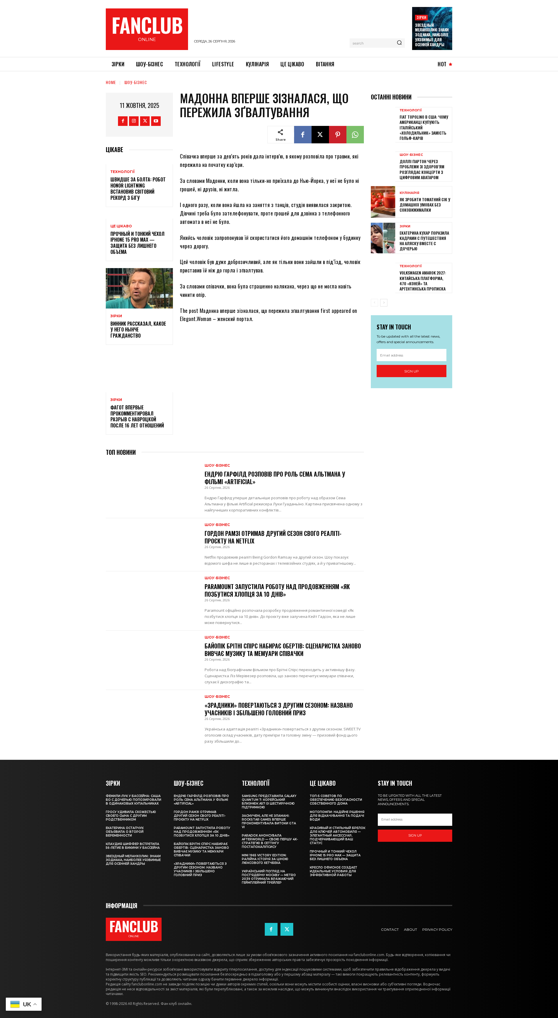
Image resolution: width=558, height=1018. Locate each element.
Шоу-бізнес (135, 82)
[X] (145, 121)
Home (111, 82)
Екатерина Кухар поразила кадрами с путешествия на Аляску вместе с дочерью (424, 241)
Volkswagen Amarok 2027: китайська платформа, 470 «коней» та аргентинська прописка (423, 281)
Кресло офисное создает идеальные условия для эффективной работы (333, 871)
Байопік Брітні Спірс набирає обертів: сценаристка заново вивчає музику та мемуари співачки (283, 649)
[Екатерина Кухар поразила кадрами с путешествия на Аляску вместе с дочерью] (383, 238)
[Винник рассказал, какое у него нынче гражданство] (139, 288)
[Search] (399, 43)
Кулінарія (409, 193)
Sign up (411, 371)
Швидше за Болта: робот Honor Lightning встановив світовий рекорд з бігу (138, 188)
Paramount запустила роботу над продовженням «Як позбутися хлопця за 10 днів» (277, 590)
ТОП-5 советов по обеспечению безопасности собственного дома (336, 799)
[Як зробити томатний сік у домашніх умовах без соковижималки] (383, 202)
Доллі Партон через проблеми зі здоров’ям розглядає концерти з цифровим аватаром (422, 169)
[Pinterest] (337, 134)
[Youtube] (156, 121)
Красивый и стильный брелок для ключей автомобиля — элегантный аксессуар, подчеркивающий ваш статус (337, 835)
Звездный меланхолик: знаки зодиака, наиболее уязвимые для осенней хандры (432, 35)
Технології (122, 172)
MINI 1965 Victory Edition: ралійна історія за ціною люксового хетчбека (265, 859)
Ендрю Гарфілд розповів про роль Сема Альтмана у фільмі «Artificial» (275, 478)
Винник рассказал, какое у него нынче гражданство (138, 329)
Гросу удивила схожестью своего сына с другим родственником (131, 815)
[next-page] (383, 302)
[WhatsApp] (355, 134)
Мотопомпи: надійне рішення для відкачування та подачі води (337, 815)
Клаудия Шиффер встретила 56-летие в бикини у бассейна (133, 846)
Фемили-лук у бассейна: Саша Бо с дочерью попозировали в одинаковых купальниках (133, 799)
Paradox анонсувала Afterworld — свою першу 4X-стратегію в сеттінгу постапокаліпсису (270, 841)
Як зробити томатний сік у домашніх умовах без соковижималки (425, 204)
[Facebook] (123, 121)
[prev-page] (374, 302)
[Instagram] (134, 121)
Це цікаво (121, 226)
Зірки (421, 17)
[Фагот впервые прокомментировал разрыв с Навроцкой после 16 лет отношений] (139, 372)
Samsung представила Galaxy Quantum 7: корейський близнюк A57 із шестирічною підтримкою (269, 801)
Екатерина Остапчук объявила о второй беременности (125, 831)
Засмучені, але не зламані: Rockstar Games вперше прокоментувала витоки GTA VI (269, 821)
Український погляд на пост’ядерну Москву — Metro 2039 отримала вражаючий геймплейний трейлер (269, 877)
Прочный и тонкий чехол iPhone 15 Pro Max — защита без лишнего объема (137, 242)
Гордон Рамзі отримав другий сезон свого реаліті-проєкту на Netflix (273, 537)
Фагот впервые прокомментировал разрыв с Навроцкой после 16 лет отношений (137, 416)
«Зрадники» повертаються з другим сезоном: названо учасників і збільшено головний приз (279, 709)
